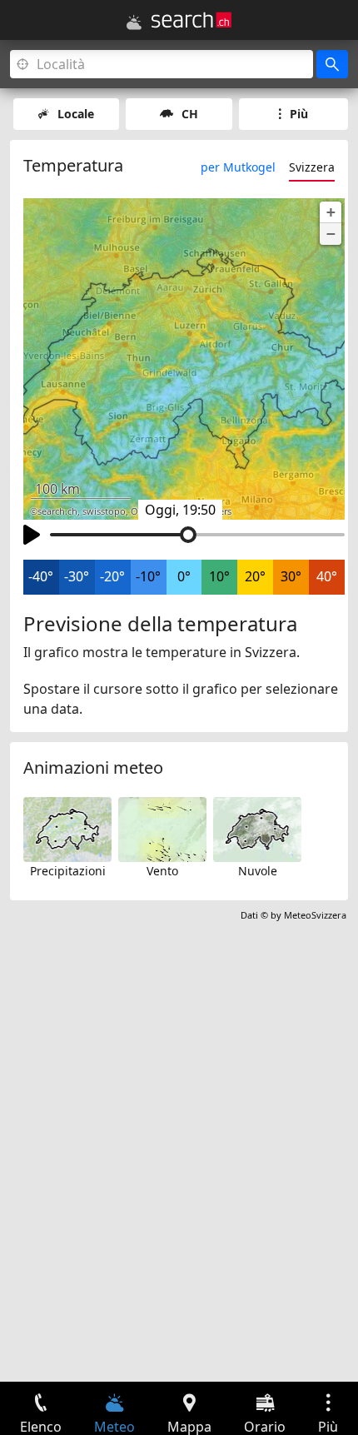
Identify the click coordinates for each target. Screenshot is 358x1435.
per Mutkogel (238, 167)
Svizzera (312, 167)
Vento (162, 871)
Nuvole (257, 871)
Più (299, 114)
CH (189, 114)
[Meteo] (134, 22)
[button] (330, 212)
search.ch (57, 511)
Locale (75, 114)
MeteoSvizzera (315, 915)
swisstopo (104, 511)
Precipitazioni (68, 871)
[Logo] (191, 20)
